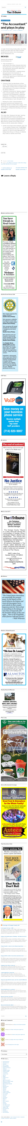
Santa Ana (5, 1094)
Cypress (4, 1075)
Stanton (4, 1102)
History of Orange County (8, 1081)
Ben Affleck (9, 162)
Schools (4, 1096)
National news (6, 1086)
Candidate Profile (6, 1070)
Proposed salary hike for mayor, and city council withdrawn (14, 979)
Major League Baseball (7, 1083)
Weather (4, 1109)
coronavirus (5, 1072)
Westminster (5, 1111)
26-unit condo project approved (17, 1029)
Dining (4, 1076)
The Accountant (13, 164)
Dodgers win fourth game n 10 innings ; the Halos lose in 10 (13, 936)
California (5, 1068)
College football (6, 1071)
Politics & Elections (6, 1092)
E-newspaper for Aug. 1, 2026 (7, 928)
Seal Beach (5, 1097)
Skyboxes (5, 1098)
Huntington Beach (6, 1082)
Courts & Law (5, 1073)
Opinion (4, 1090)
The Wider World (6, 1104)
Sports (4, 1099)
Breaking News (6, 1066)
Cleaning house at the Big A (13, 1044)
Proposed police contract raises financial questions (12, 946)
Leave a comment (18, 30)
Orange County (6, 1091)
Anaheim (4, 1064)
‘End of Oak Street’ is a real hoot (8, 989)
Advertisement (6, 1062)
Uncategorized (6, 1108)
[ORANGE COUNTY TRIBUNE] (14, 12)
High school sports (6, 1080)
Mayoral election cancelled (7, 996)
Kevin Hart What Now (5, 164)
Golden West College (22, 162)
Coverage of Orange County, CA (10, 925)
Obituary (4, 1088)
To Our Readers (6, 1106)
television (5, 1103)
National (4, 1085)
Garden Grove (5, 1077)
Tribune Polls (5, 1107)
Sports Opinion (6, 1101)
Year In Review (6, 1112)
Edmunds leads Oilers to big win (8, 965)
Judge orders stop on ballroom (17, 1039)
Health (4, 1078)
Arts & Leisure (6, 20)
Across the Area (6, 1061)
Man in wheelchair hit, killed (7, 1005)
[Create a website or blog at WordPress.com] (1, 1122)
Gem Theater (14, 162)
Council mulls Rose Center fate (7, 972)
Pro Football (5, 1093)
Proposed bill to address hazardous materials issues (12, 955)
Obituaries (5, 1087)
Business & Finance (7, 1067)
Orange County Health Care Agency (13, 1117)
